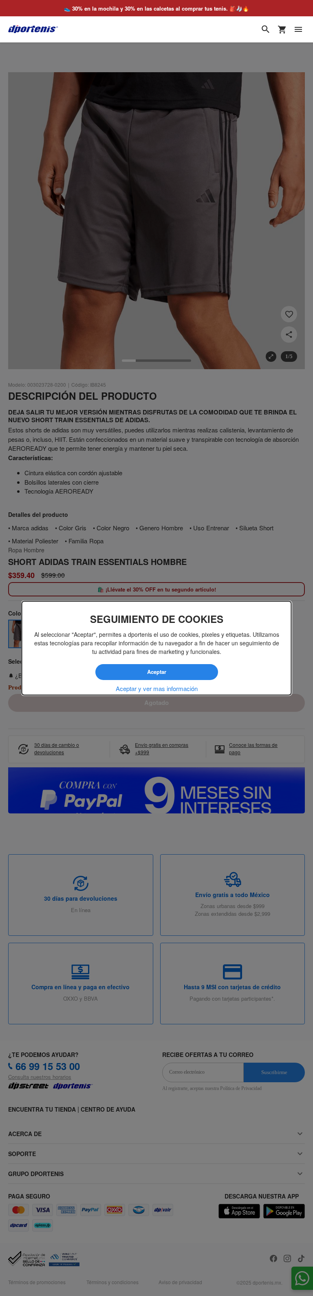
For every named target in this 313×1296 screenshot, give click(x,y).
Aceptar (156, 672)
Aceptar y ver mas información (157, 688)
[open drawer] (298, 29)
